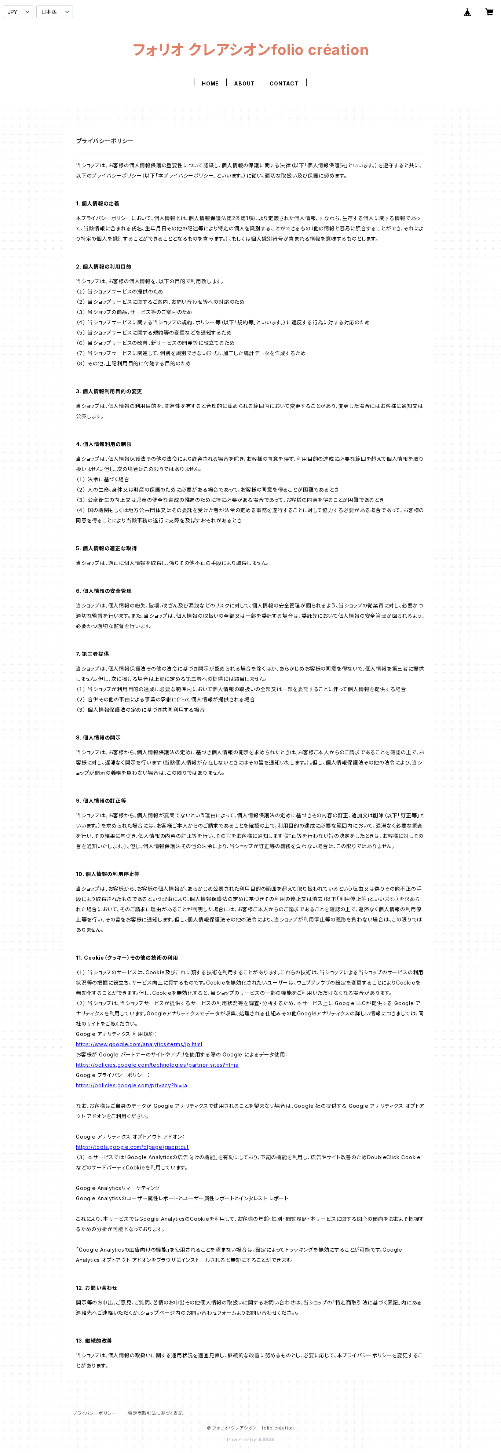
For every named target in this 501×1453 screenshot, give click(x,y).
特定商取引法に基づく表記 (155, 1413)
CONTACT (284, 83)
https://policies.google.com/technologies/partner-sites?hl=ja (157, 1065)
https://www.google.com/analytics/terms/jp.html (139, 1044)
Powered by (242, 1439)
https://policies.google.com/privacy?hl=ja (131, 1085)
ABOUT (244, 83)
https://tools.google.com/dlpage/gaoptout (132, 1147)
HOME (210, 83)
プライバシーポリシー (94, 1413)
